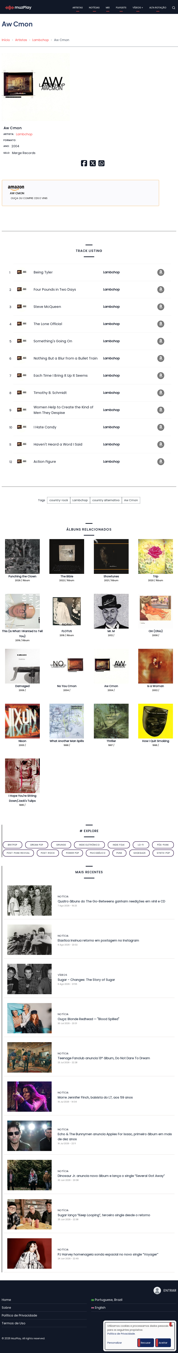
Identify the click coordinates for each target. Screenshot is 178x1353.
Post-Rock (48, 852)
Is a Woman (155, 686)
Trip (155, 576)
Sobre (6, 1307)
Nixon (22, 741)
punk (119, 852)
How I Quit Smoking (155, 741)
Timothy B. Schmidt (50, 392)
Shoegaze (140, 852)
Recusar (146, 1342)
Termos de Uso (13, 1323)
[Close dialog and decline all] (172, 1324)
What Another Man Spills (67, 741)
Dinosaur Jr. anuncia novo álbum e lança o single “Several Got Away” (111, 1176)
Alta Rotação (157, 7)
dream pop (36, 844)
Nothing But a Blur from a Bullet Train (66, 358)
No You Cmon (66, 686)
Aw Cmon (131, 500)
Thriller (111, 741)
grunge (61, 844)
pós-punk (163, 844)
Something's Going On (53, 341)
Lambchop (40, 40)
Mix (108, 7)
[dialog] (140, 1336)
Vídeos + (138, 7)
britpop (12, 844)
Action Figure (45, 461)
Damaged (22, 686)
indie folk (119, 844)
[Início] (18, 7)
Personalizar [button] (114, 1342)
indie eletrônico (89, 844)
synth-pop (163, 852)
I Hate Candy (45, 427)
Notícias (94, 7)
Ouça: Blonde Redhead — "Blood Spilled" (88, 1019)
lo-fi (141, 844)
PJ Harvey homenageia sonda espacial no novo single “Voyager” (108, 1254)
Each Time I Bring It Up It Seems (61, 375)
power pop (72, 852)
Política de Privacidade (19, 1315)
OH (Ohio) (156, 631)
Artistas (77, 7)
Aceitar (163, 1342)
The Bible (66, 576)
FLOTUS (67, 631)
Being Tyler (43, 272)
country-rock (58, 500)
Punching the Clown (22, 576)
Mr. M (111, 631)
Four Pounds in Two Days (55, 289)
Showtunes (111, 576)
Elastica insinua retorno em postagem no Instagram (98, 940)
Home (6, 1300)
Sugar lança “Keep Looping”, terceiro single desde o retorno (104, 1215)
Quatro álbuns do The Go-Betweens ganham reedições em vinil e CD (111, 901)
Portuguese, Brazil (108, 1300)
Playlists (121, 7)
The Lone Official (48, 323)
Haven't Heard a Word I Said (58, 444)
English (100, 1307)
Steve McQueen (47, 306)
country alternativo (106, 500)
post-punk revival (18, 852)
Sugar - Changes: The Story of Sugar (86, 980)
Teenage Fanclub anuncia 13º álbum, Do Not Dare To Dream (104, 1058)
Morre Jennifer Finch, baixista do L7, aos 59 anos (95, 1097)
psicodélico (97, 852)
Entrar (169, 1290)
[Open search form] (173, 7)
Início (6, 40)
